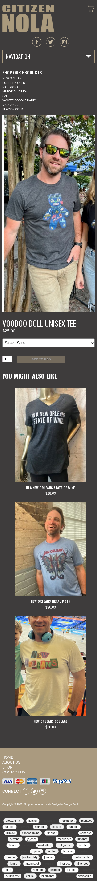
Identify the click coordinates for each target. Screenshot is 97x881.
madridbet (64, 839)
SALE (6, 96)
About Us (11, 762)
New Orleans (12, 78)
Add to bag (41, 359)
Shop (7, 767)
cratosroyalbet (17, 851)
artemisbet (32, 863)
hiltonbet (64, 863)
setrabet (40, 826)
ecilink (30, 876)
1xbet (7, 870)
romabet (22, 870)
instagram (64, 42)
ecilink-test (12, 876)
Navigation (18, 56)
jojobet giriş (29, 857)
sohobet (85, 833)
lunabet (9, 826)
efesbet (57, 826)
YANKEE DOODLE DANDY (19, 100)
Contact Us (13, 772)
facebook (37, 42)
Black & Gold (12, 109)
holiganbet (67, 820)
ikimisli (32, 820)
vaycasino (66, 876)
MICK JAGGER (12, 105)
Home (7, 757)
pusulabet (49, 820)
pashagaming (31, 833)
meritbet (86, 820)
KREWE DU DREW (14, 91)
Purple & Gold (13, 82)
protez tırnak (13, 820)
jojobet (31, 839)
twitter (50, 42)
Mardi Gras (11, 87)
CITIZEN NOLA (28, 18)
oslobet (55, 870)
